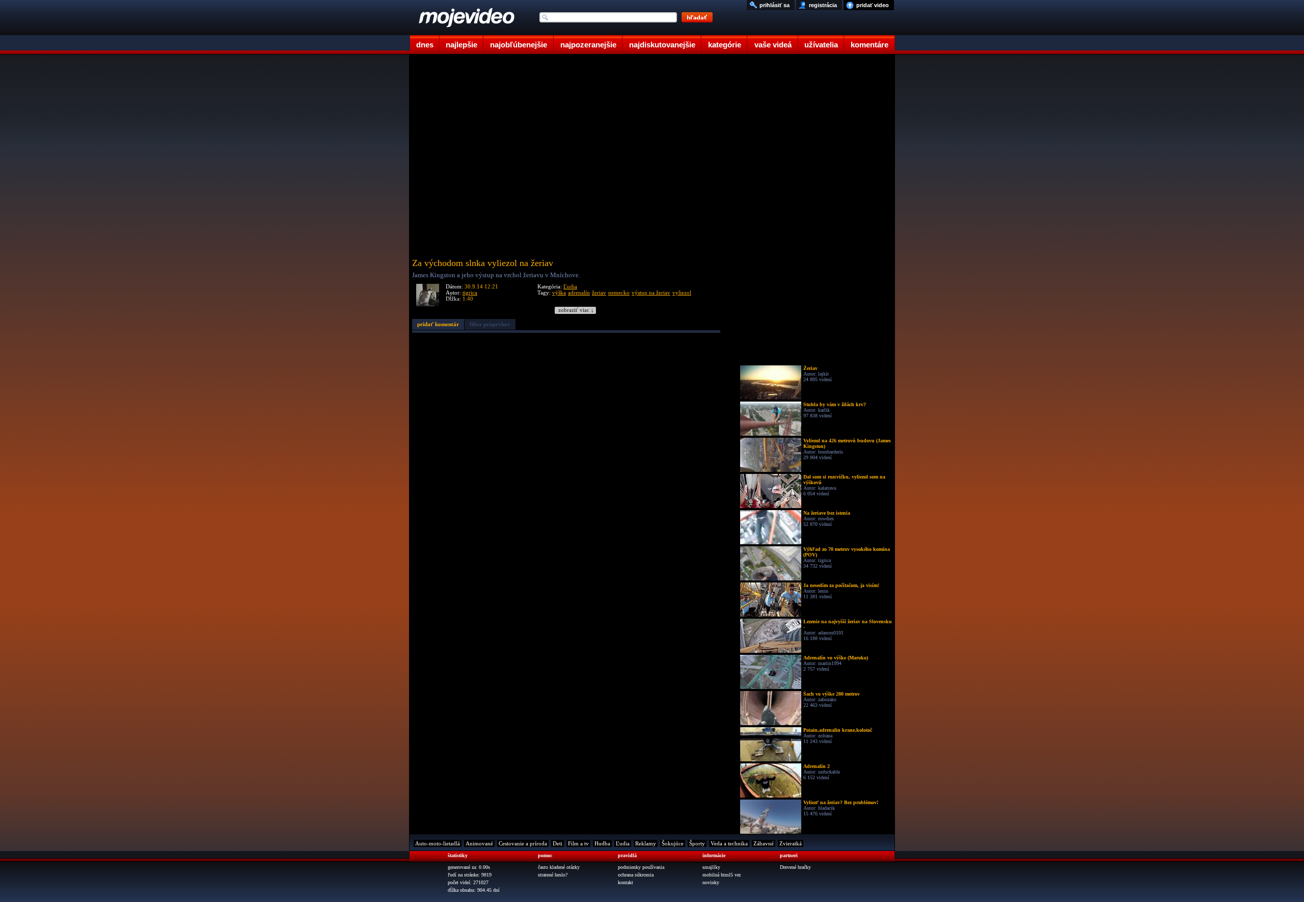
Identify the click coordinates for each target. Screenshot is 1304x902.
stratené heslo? (552, 875)
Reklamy (645, 843)
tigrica (470, 292)
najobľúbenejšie (518, 44)
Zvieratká (790, 843)
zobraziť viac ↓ (576, 310)
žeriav (599, 292)
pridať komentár (438, 324)
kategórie (724, 44)
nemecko (619, 292)
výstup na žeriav (651, 292)
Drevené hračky (795, 867)
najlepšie (461, 44)
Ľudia (570, 286)
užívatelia (821, 44)
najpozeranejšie (588, 44)
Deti (557, 843)
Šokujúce (673, 843)
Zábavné (763, 843)
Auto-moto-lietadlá (437, 843)
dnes (424, 44)
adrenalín (579, 292)
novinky (710, 882)
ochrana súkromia (636, 875)
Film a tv (578, 843)
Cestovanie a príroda (523, 843)
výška (559, 292)
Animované (479, 843)
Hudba (602, 843)
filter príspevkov (490, 324)
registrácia (823, 5)
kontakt (625, 882)
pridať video (872, 5)
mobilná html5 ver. (722, 875)
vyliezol (681, 292)
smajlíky (711, 867)
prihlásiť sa (774, 5)
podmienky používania (641, 867)
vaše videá (773, 44)
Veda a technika (729, 843)
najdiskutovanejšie (662, 44)
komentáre (869, 44)
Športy (697, 843)
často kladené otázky (559, 867)
